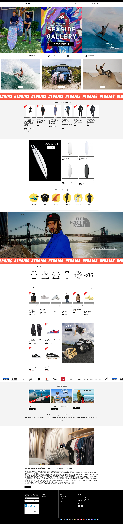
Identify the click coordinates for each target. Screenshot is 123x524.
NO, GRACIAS (70, 266)
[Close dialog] (79, 250)
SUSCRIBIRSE (71, 263)
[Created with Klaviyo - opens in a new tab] (61, 273)
